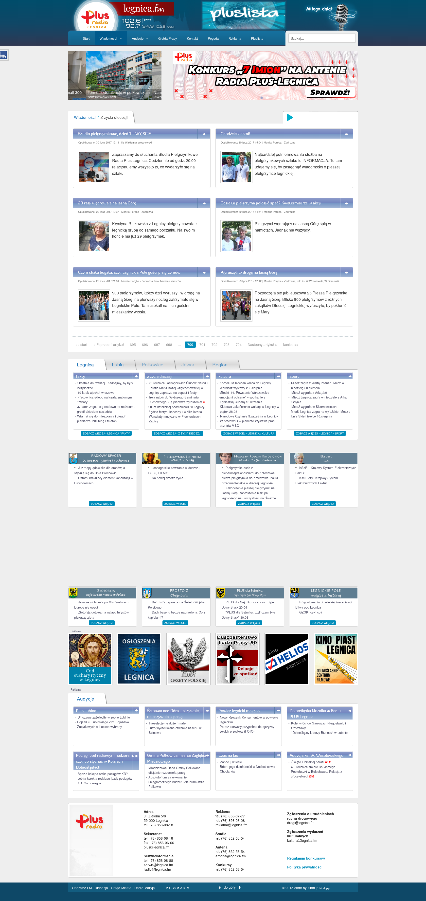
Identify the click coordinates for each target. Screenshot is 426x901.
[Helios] (287, 658)
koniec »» (290, 344)
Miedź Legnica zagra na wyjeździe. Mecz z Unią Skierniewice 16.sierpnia (320, 413)
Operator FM (82, 887)
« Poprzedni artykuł (108, 344)
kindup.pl (325, 888)
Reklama (235, 38)
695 (133, 344)
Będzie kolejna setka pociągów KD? (103, 773)
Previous (61, 76)
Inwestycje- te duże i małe (167, 723)
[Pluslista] (244, 15)
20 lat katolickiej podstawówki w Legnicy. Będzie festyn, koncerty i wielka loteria (176, 409)
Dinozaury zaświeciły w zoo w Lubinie (104, 717)
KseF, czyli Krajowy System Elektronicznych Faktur (316, 480)
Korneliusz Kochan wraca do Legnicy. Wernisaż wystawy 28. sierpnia (246, 385)
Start (86, 38)
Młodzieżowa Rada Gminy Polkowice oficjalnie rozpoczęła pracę (174, 770)
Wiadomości (108, 38)
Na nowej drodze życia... (169, 477)
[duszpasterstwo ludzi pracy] (237, 658)
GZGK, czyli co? (310, 612)
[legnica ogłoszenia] (139, 658)
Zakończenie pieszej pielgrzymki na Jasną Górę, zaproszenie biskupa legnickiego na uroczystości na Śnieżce (249, 493)
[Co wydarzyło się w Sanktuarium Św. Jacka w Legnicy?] (90, 658)
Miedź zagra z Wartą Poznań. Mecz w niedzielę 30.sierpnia (317, 385)
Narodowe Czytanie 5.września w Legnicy (249, 416)
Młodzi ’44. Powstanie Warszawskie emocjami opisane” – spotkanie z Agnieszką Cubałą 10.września (244, 397)
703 (227, 344)
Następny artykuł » (262, 344)
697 (157, 344)
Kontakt (192, 38)
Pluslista (257, 38)
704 (239, 344)
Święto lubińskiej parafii (308, 761)
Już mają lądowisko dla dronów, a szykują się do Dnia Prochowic (99, 470)
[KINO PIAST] (336, 658)
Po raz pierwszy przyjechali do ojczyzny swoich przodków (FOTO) (247, 729)
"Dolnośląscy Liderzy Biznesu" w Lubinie (319, 732)
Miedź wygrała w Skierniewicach (314, 406)
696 (145, 344)
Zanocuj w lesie (231, 761)
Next (169, 76)
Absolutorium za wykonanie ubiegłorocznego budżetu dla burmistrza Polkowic (176, 782)
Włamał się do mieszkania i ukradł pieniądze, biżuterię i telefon (101, 418)
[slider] (115, 75)
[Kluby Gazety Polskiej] (188, 658)
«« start (81, 344)
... (179, 344)
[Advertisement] (213, 546)
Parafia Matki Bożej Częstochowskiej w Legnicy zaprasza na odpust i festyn (175, 390)
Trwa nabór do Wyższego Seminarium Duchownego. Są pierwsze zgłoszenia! (175, 399)
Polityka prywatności (304, 867)
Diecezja (102, 887)
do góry (230, 887)
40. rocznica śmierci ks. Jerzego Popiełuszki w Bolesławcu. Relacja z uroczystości (316, 771)
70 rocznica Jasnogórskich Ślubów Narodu (178, 382)
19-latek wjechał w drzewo (96, 392)
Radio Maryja (144, 887)
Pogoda (213, 38)
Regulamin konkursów (306, 858)
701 (202, 344)
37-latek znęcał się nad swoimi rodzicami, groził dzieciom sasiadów (106, 409)
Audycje (137, 38)
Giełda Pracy (167, 38)
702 (214, 344)
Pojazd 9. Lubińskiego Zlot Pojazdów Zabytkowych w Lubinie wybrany (103, 724)
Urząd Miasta (121, 887)
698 (169, 344)
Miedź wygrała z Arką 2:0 (309, 392)
